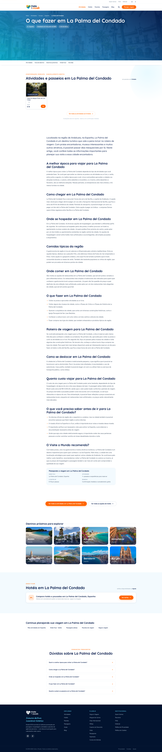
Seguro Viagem (94, 714)
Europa (41, 15)
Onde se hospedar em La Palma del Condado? (81, 677)
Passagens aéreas (71, 628)
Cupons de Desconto (96, 727)
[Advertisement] (81, 42)
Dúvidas (70, 62)
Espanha (47, 15)
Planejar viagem (129, 7)
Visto (91, 730)
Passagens (105, 7)
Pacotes (97, 7)
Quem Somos (112, 1)
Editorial (125, 1)
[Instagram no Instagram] (28, 736)
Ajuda (134, 749)
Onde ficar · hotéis (56, 628)
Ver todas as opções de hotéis (101, 504)
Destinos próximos (52, 62)
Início (27, 15)
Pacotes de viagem (88, 628)
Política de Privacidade (122, 727)
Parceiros (118, 717)
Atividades (82, 7)
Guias (65, 727)
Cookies (129, 749)
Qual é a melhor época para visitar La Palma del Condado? (81, 662)
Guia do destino (39, 62)
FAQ (119, 1)
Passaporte (93, 733)
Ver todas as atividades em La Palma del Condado (64, 504)
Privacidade (121, 749)
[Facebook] (135, 1)
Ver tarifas (125, 597)
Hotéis (90, 7)
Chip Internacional (95, 721)
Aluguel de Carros (95, 717)
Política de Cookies (120, 730)
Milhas (91, 724)
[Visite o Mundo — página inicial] (33, 7)
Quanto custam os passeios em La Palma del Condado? (81, 691)
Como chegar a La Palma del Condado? (81, 669)
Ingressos (92, 737)
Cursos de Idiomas (95, 740)
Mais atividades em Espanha (37, 628)
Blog (112, 7)
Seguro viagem (103, 628)
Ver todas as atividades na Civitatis (80, 114)
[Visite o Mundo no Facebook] (32, 736)
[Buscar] (119, 7)
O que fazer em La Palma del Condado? (81, 684)
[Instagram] (132, 1)
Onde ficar (63, 62)
